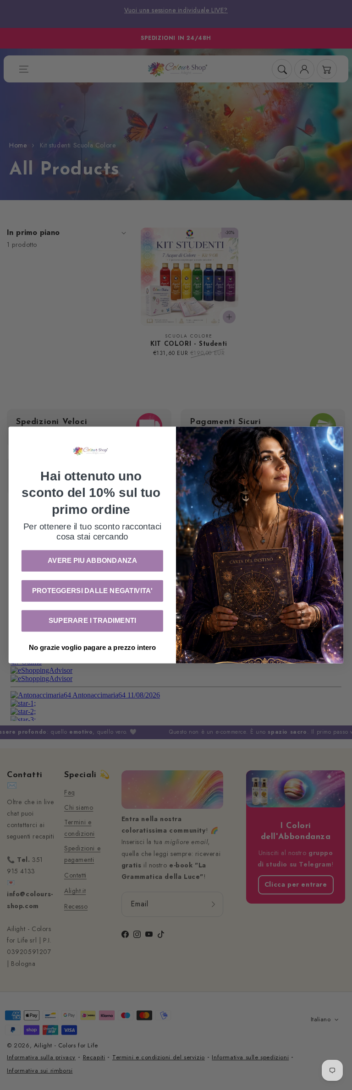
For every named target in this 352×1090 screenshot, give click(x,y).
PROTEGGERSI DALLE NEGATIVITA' (92, 590)
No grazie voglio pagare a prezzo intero (92, 647)
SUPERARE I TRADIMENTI (92, 620)
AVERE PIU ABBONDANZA (92, 560)
